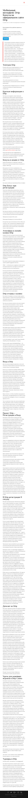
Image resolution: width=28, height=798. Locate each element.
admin (5, 22)
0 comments (22, 22)
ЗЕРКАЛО (6, 38)
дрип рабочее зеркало (10, 150)
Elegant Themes (13, 794)
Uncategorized (16, 22)
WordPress (14, 796)
